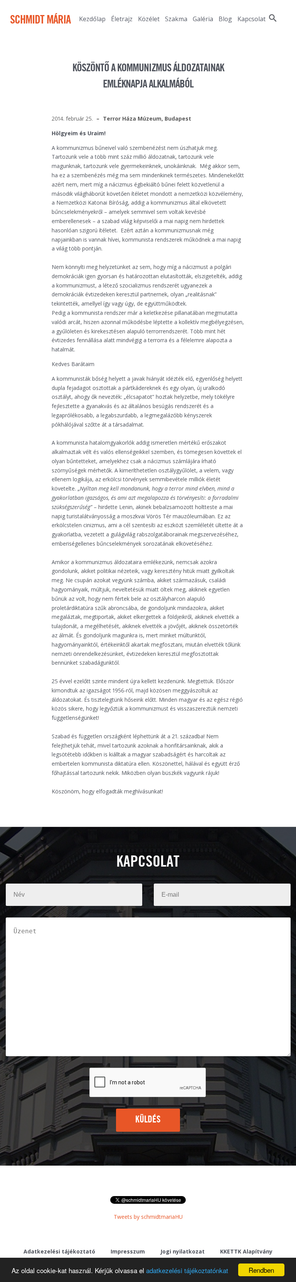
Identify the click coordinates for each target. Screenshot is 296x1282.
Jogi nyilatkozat (182, 1251)
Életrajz (122, 19)
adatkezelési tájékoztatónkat (187, 1270)
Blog (225, 19)
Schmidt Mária (40, 20)
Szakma (176, 19)
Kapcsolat (251, 19)
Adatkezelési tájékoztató (59, 1251)
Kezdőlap (92, 19)
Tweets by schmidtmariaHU (148, 1216)
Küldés (148, 1119)
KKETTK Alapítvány (246, 1251)
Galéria (203, 19)
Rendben (261, 1270)
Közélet (149, 19)
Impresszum (128, 1251)
